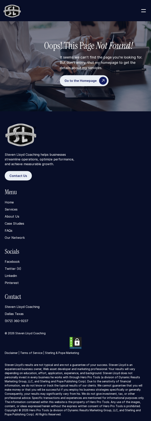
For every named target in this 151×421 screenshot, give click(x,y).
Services (11, 209)
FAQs (8, 230)
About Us (12, 216)
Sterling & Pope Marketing (62, 352)
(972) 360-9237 (16, 321)
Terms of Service (31, 352)
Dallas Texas (14, 314)
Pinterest (12, 283)
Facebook (12, 262)
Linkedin (11, 276)
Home (9, 202)
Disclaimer (11, 352)
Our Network (15, 237)
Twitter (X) (13, 269)
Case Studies (14, 223)
